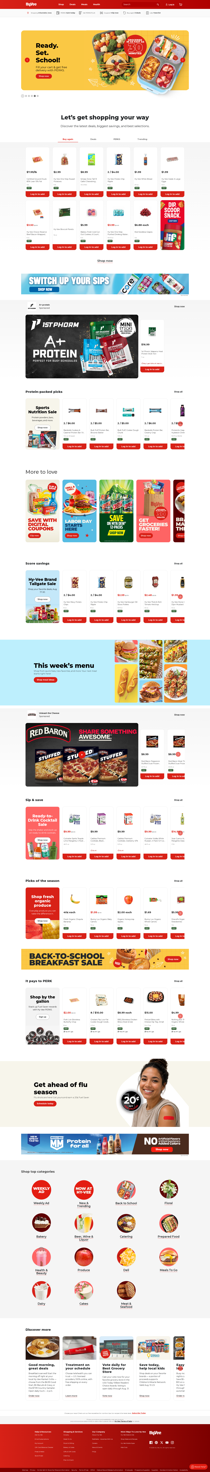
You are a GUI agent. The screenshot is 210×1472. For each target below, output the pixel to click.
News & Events (97, 1447)
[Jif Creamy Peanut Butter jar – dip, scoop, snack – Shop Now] (172, 225)
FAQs (94, 1452)
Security (74, 1470)
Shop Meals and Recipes (129, 1439)
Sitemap (25, 1470)
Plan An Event (68, 1460)
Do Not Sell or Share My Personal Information (53, 1470)
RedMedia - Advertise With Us (102, 1439)
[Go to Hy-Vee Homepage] (31, 4)
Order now (34, 1396)
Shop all (178, 392)
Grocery (66, 1435)
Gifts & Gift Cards (69, 1452)
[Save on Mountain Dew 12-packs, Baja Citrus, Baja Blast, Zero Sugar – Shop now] (116, 511)
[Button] (22, 95)
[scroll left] (27, 60)
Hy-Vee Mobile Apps (128, 1443)
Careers (94, 1443)
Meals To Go (67, 1439)
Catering (66, 1456)
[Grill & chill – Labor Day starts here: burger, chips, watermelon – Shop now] (79, 511)
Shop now (144, 1396)
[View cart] (180, 4)
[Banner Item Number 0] (26, 96)
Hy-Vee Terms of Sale (123, 1421)
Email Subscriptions (42, 1439)
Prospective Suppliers (142, 1470)
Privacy (32, 1470)
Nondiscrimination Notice (169, 1470)
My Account (39, 1443)
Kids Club (124, 1447)
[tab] (68, 139)
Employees (129, 1470)
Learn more (71, 1396)
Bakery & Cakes (68, 1447)
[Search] (158, 4)
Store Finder (39, 1456)
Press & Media (39, 1452)
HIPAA (92, 1470)
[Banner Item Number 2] (32, 96)
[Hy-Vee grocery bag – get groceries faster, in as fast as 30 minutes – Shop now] (153, 511)
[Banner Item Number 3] (35, 96)
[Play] (82, 754)
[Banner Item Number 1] (29, 96)
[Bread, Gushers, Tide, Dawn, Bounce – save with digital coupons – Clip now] (43, 511)
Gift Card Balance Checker (44, 1447)
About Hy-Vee (97, 1435)
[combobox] (141, 4)
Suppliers (155, 1470)
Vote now (107, 1396)
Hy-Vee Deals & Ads (127, 1435)
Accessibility (184, 1470)
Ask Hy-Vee (39, 1435)
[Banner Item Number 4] (38, 96)
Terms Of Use (83, 1470)
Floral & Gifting (68, 1443)
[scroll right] (183, 60)
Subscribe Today (139, 1413)
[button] (198, 1467)
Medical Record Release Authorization (110, 1470)
